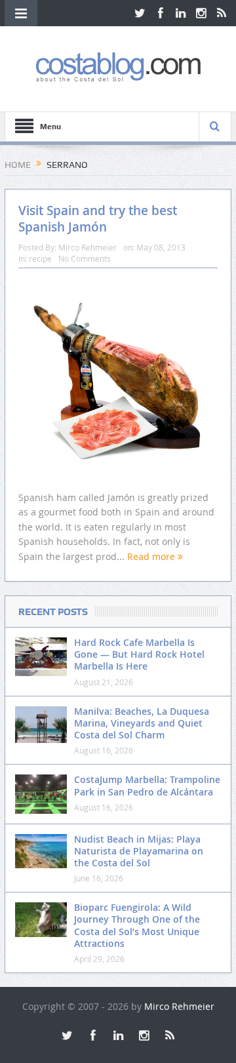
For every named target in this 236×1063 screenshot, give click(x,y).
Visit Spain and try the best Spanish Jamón (97, 218)
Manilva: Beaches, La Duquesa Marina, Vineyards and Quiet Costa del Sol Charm (141, 723)
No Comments (84, 258)
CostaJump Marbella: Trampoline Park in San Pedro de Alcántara (147, 785)
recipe (40, 258)
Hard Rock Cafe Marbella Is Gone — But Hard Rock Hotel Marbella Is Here (139, 654)
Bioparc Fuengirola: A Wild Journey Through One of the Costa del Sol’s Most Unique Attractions (137, 925)
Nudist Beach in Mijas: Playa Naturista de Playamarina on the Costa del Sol (138, 851)
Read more (152, 556)
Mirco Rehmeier (87, 247)
